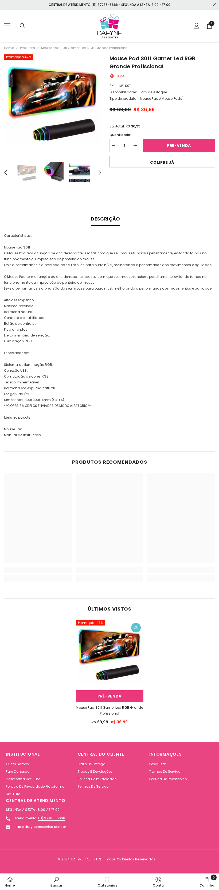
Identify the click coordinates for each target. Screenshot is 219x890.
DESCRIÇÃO (105, 218)
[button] (6, 173)
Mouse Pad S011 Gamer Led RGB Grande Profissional (109, 710)
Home (9, 48)
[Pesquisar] (22, 26)
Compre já (162, 162)
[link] (38, 570)
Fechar (214, 5)
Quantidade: (120, 135)
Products (27, 48)
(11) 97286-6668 (51, 818)
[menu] (7, 26)
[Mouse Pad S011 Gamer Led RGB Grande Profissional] (109, 654)
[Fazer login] (197, 26)
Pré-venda (179, 145)
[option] (52, 103)
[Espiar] (136, 627)
